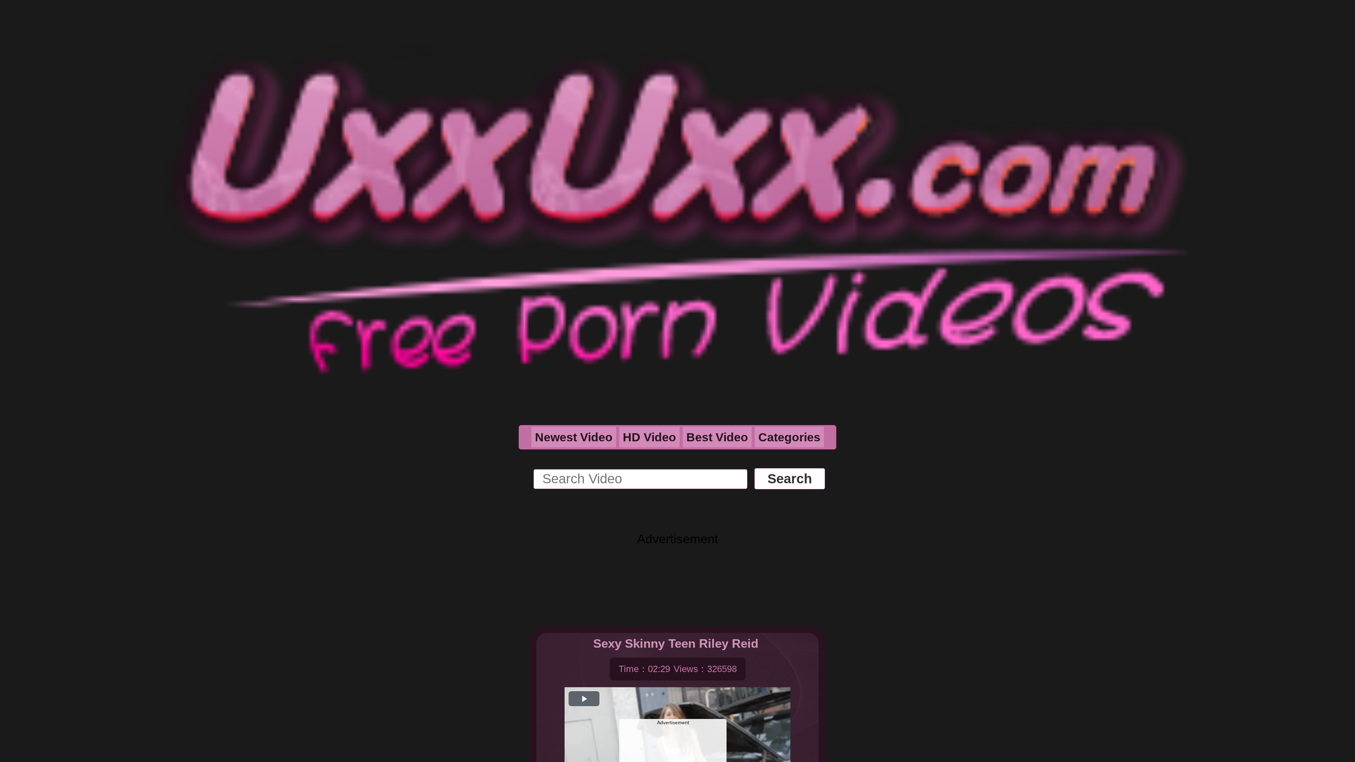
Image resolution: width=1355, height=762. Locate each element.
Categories (789, 437)
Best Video (717, 437)
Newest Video (574, 437)
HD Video (649, 437)
